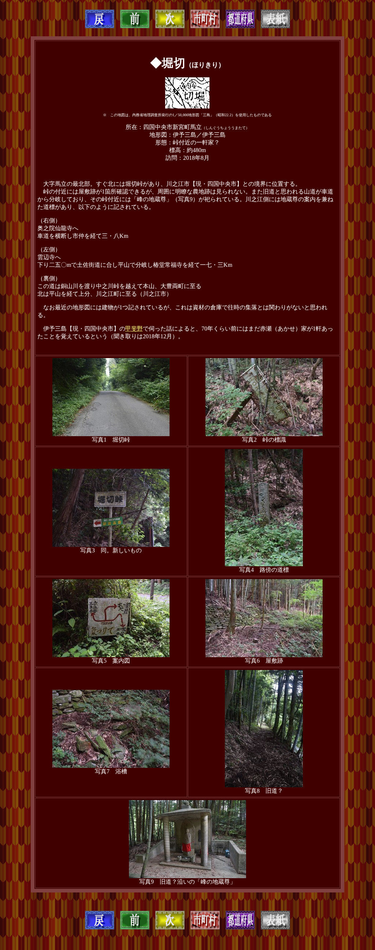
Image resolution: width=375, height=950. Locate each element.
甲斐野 (134, 328)
